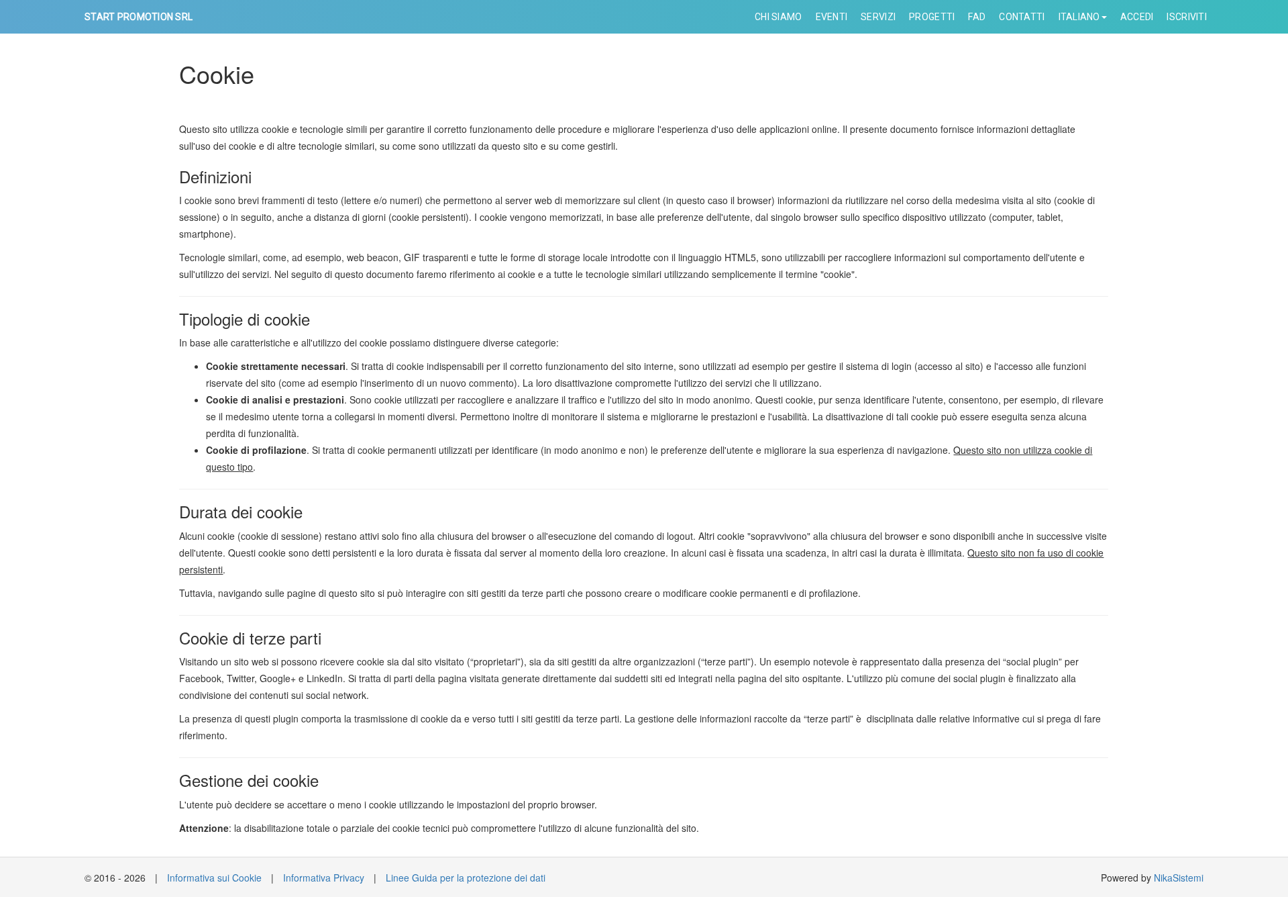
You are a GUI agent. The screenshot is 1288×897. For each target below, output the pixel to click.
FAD (976, 16)
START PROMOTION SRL (139, 16)
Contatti (1021, 16)
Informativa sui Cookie (214, 877)
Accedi (1137, 16)
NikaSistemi (1178, 877)
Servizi (878, 16)
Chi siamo (778, 16)
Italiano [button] (1079, 16)
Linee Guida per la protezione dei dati (465, 877)
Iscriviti (1187, 16)
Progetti (932, 16)
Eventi (832, 16)
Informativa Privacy (323, 877)
